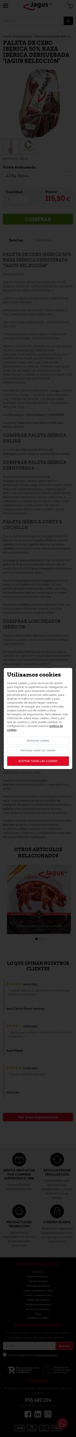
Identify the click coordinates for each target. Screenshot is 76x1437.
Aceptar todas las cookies (38, 761)
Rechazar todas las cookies (38, 750)
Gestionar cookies (38, 740)
